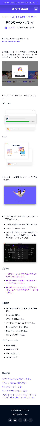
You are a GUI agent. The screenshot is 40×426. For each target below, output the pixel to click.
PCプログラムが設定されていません (16, 379)
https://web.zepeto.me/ (11, 41)
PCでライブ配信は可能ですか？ (14, 383)
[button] (36, 9)
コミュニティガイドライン (12, 387)
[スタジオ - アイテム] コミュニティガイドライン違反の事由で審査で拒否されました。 (19, 396)
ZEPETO (5, 17)
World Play (32, 17)
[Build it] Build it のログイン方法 (14, 391)
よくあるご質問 (18, 17)
